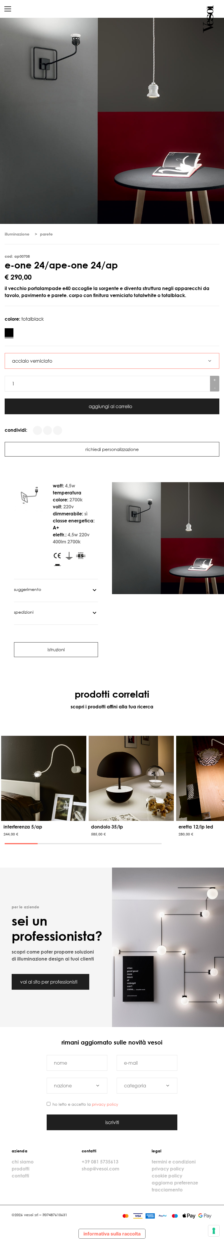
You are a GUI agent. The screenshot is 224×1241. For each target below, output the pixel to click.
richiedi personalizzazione (112, 449)
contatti (20, 1176)
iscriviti (112, 1122)
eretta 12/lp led (195, 827)
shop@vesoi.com (100, 1169)
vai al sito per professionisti (49, 982)
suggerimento (27, 589)
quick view (45, 815)
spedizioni (24, 612)
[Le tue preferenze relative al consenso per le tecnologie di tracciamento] (213, 1230)
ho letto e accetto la (85, 1104)
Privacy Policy (105, 1104)
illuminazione (17, 233)
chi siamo (23, 1162)
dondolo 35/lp (107, 827)
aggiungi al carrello (111, 406)
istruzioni (56, 649)
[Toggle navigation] (7, 9)
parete (46, 233)
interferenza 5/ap (23, 827)
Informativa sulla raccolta (112, 1234)
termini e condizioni (174, 1162)
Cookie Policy (167, 1176)
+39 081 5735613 (100, 1162)
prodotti (20, 1169)
